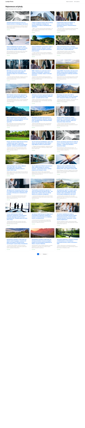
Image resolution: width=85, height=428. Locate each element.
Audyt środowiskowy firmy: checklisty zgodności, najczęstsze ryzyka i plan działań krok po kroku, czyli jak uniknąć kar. (67, 48)
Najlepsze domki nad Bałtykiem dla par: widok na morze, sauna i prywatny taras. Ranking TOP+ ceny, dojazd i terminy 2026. (67, 167)
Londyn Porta (9, 1)
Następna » (45, 254)
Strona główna (76, 1)
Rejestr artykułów (69, 1)
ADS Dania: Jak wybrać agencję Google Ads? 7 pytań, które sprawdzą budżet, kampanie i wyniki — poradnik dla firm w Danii (42, 96)
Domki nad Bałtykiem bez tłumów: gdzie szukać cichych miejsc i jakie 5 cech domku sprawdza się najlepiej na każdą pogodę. (17, 48)
